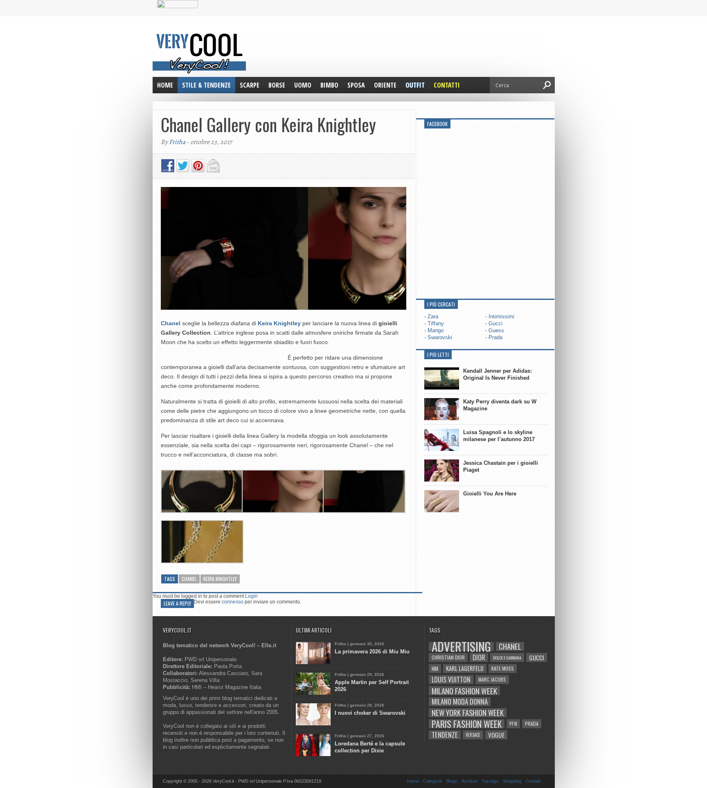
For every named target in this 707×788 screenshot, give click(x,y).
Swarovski (440, 337)
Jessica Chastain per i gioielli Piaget (500, 466)
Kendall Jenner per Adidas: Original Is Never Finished (497, 374)
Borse (276, 85)
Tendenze (445, 734)
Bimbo (329, 85)
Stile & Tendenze (206, 85)
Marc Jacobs (492, 679)
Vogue (496, 734)
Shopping (512, 781)
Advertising (461, 646)
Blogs (451, 781)
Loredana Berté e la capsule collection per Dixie (370, 747)
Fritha (177, 141)
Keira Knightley (220, 578)
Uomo (302, 85)
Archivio (469, 781)
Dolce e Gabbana (507, 657)
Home (165, 85)
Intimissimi (501, 316)
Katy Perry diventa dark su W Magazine (499, 405)
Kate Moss (502, 668)
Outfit (415, 85)
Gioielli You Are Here (489, 494)
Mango (436, 330)
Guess (496, 330)
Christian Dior (448, 657)
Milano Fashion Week (464, 690)
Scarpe (249, 85)
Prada (495, 337)
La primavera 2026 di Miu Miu (372, 651)
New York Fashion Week (468, 712)
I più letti (438, 354)
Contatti (447, 85)
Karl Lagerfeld (465, 668)
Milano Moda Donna (460, 701)
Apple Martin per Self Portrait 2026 (372, 685)
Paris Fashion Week (467, 723)
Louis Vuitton (451, 679)
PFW (513, 723)
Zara (433, 316)
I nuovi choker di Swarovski (370, 713)
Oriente (385, 85)
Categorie (432, 781)
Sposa (356, 85)
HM (435, 668)
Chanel (189, 578)
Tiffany (436, 323)
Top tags (490, 781)
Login (251, 596)
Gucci (495, 323)
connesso (232, 602)
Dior (479, 657)
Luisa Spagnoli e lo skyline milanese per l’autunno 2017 (499, 435)
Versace (473, 735)
